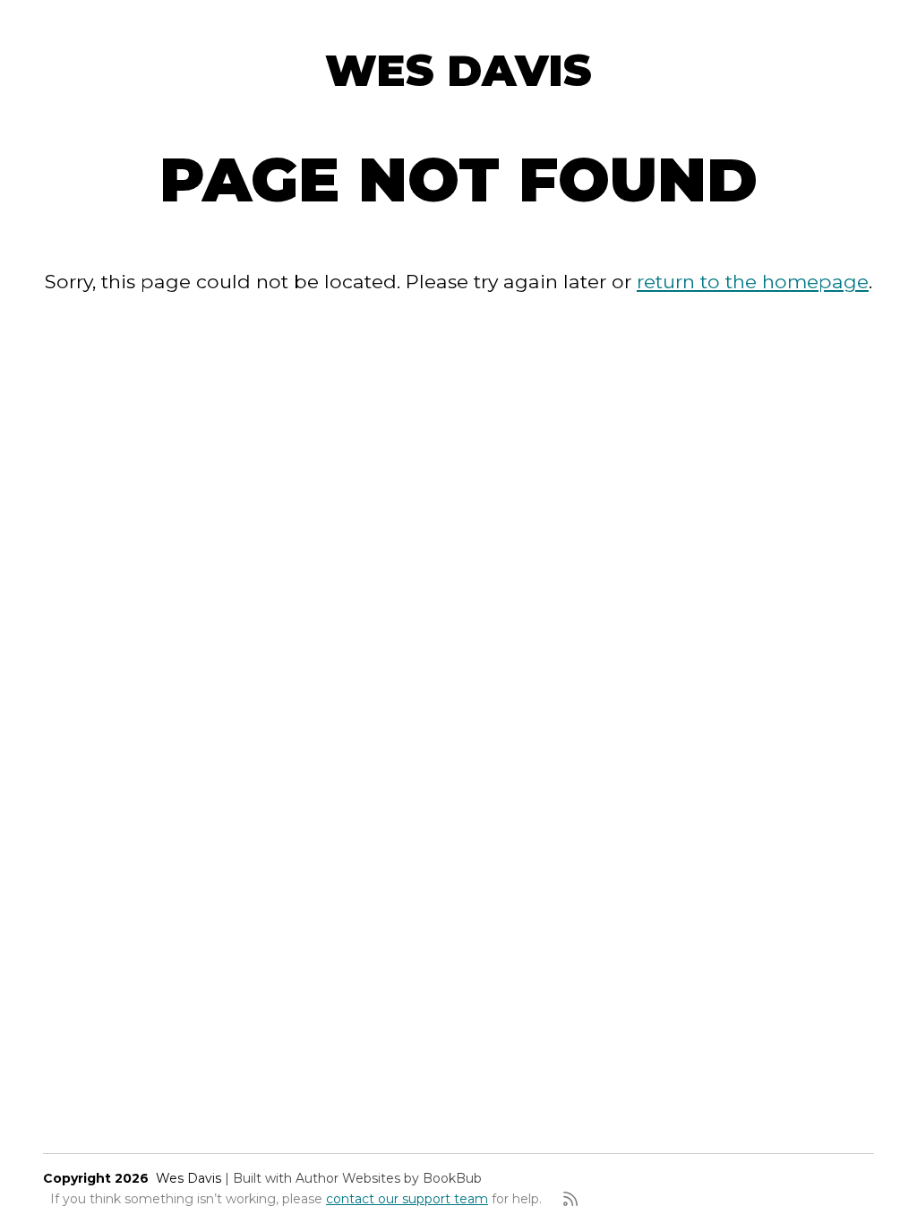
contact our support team (407, 1199)
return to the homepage (753, 281)
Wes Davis (458, 71)
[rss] (570, 1199)
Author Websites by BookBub (389, 1178)
